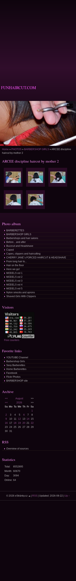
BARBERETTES (15, 230)
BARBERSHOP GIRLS (36, 149)
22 (32, 423)
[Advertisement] (38, 38)
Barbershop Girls (15, 361)
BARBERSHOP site (17, 380)
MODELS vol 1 (14, 273)
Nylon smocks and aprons (20, 292)
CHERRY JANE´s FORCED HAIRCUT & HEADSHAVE (36, 257)
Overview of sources (17, 448)
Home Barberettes (16, 369)
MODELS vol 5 (14, 288)
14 (28, 418)
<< (6, 398)
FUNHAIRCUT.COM (18, 87)
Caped (10, 249)
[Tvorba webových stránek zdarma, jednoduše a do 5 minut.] (29, 496)
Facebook (11, 373)
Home (5, 149)
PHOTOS (16, 149)
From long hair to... (16, 261)
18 (15, 423)
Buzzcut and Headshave (19, 246)
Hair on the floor (15, 265)
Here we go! (13, 269)
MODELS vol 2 (14, 277)
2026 (19, 402)
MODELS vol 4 (14, 284)
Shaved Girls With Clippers (21, 296)
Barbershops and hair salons (22, 238)
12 (19, 418)
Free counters (11, 340)
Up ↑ (67, 495)
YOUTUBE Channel (17, 357)
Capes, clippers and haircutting (23, 253)
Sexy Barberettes (15, 365)
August (19, 398)
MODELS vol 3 (14, 280)
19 (19, 423)
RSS (34, 495)
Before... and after (16, 242)
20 (23, 423)
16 (6, 423)
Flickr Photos (13, 376)
